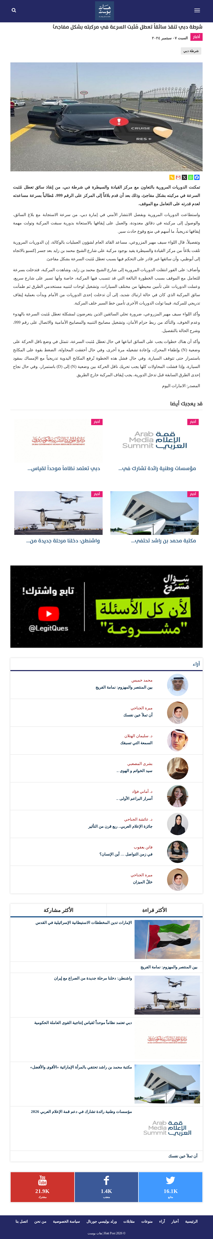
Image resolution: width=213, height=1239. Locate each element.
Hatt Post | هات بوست (101, 1233)
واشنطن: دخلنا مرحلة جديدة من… (63, 540)
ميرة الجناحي (141, 708)
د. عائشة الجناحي (138, 819)
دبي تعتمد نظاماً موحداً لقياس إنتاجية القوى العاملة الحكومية (83, 1023)
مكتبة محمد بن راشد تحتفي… (163, 540)
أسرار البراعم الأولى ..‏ (134, 798)
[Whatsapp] (190, 177)
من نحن (40, 1221)
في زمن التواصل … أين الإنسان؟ (125, 854)
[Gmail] (178, 177)
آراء (196, 664)
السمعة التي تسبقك (136, 743)
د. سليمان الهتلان (138, 736)
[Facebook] (196, 177)
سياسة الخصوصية (66, 1221)
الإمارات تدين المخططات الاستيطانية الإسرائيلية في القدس (84, 922)
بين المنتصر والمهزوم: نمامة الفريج (124, 687)
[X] (184, 177)
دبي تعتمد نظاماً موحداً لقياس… (64, 468)
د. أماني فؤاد (142, 791)
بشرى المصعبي (139, 764)
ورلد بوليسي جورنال (101, 1221)
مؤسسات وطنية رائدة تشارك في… (157, 468)
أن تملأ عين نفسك (137, 715)
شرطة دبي (191, 51)
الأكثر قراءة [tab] (154, 910)
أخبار (196, 37)
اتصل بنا (22, 1221)
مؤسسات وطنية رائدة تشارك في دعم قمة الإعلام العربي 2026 (81, 1112)
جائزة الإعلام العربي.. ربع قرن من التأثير (120, 826)
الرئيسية (191, 1221)
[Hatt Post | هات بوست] (104, 10)
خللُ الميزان (142, 882)
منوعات (147, 1221)
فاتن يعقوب (143, 847)
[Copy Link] (172, 177)
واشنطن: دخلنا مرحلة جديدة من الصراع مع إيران (93, 978)
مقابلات (129, 1221)
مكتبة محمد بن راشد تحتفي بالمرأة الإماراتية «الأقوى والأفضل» (81, 1067)
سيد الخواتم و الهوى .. (134, 771)
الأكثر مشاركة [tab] (59, 910)
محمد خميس (141, 680)
